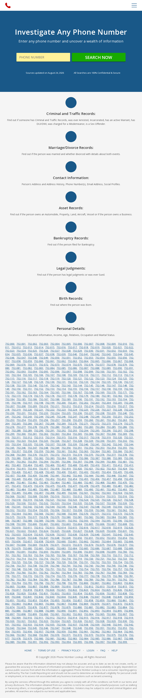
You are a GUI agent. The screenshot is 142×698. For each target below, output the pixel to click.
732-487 (55, 489)
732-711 (118, 555)
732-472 (16, 486)
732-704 (39, 555)
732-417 (44, 468)
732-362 (73, 451)
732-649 (66, 538)
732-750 (39, 569)
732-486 (44, 489)
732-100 (100, 371)
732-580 (66, 517)
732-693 (44, 551)
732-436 (129, 472)
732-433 (95, 472)
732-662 (84, 541)
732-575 (10, 517)
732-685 (84, 548)
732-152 (39, 389)
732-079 (123, 364)
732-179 (84, 395)
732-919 (129, 617)
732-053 (89, 357)
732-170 (111, 392)
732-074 (66, 364)
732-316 (73, 437)
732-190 (78, 399)
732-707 (73, 555)
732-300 (21, 434)
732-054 (100, 357)
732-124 (111, 378)
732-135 (106, 382)
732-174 (28, 395)
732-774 (50, 576)
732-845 (73, 597)
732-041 (84, 354)
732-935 (50, 624)
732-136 (118, 382)
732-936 (61, 624)
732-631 (123, 531)
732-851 (10, 600)
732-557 (66, 510)
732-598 (10, 524)
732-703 (28, 555)
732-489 (78, 489)
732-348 (44, 447)
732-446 (111, 475)
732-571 (95, 513)
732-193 (111, 399)
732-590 (50, 520)
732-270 (73, 423)
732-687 (106, 548)
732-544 (50, 506)
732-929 (111, 621)
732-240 (123, 413)
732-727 (39, 562)
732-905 (100, 614)
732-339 (73, 444)
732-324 (33, 441)
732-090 (118, 368)
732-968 (33, 635)
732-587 (16, 520)
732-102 (123, 371)
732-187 (44, 399)
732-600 (33, 524)
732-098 (78, 371)
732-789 (89, 579)
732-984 (84, 638)
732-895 (118, 610)
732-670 (44, 545)
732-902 (66, 614)
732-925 (66, 621)
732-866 (50, 603)
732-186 (33, 399)
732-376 (100, 454)
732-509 (44, 496)
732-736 (10, 565)
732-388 (106, 458)
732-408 (73, 465)
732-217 (123, 406)
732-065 (95, 361)
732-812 (89, 586)
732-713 (10, 558)
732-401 (123, 461)
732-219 (16, 409)
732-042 (95, 354)
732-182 (118, 395)
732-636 (50, 534)
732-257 (55, 420)
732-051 (66, 357)
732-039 (61, 354)
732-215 (100, 406)
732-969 (44, 635)
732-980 (39, 638)
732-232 (33, 413)
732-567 (50, 513)
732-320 (118, 437)
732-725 (16, 562)
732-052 (78, 357)
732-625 (55, 531)
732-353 (100, 447)
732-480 (106, 486)
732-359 (39, 451)
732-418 (55, 468)
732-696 (78, 551)
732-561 (111, 510)
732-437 (10, 475)
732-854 (44, 600)
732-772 (28, 576)
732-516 (123, 496)
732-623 (33, 531)
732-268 (50, 423)
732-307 (100, 434)
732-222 (50, 409)
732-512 (78, 496)
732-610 (16, 527)
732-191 (89, 399)
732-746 (123, 565)
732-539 (123, 503)
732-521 (50, 499)
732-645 (21, 538)
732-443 (78, 475)
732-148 (123, 385)
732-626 (66, 531)
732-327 (66, 441)
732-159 (118, 389)
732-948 (66, 628)
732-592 (73, 520)
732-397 (78, 461)
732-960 (73, 631)
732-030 (89, 350)
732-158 (106, 389)
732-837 (111, 593)
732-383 (50, 458)
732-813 (100, 586)
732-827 (129, 590)
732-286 (123, 427)
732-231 (21, 413)
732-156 (84, 389)
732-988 (129, 638)
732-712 (129, 555)
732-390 (129, 458)
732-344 (129, 444)
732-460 (10, 482)
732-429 (50, 472)
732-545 (61, 506)
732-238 (100, 413)
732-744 (100, 565)
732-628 (89, 531)
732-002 (33, 343)
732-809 (55, 586)
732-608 (123, 524)
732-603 (66, 524)
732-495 (16, 493)
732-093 (21, 371)
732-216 (111, 406)
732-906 (111, 614)
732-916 (95, 617)
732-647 (44, 538)
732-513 (89, 496)
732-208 (21, 406)
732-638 (73, 534)
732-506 (10, 496)
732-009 (111, 343)
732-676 (111, 545)
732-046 (10, 357)
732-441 (55, 475)
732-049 (44, 357)
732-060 (39, 361)
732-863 (16, 603)
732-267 (39, 423)
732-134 (95, 382)
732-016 (61, 347)
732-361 (61, 451)
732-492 (111, 489)
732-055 (111, 357)
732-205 (118, 402)
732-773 (39, 576)
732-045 (129, 354)
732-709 (95, 555)
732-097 (66, 371)
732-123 (100, 378)
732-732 (95, 562)
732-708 (84, 555)
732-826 (118, 590)
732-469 (111, 482)
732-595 (106, 520)
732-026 (44, 350)
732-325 (44, 441)
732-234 (55, 413)
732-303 (55, 434)
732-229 (129, 409)
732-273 (106, 423)
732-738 (33, 565)
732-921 (21, 621)
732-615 (73, 527)
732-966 (10, 635)
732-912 (50, 617)
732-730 (73, 562)
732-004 (55, 343)
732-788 (78, 579)
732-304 (66, 434)
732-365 (106, 451)
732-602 (55, 524)
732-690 (10, 551)
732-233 (44, 413)
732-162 (21, 392)
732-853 (33, 600)
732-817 (16, 590)
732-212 (66, 406)
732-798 (61, 583)
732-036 (28, 354)
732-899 (33, 614)
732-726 (28, 562)
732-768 (111, 572)
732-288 (16, 430)
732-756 (106, 569)
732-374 (78, 454)
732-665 (118, 541)
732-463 (44, 482)
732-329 (89, 441)
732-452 (50, 479)
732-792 (123, 579)
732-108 (61, 375)
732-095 (44, 371)
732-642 (118, 534)
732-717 (55, 558)
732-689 (129, 548)
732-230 (10, 413)
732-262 (111, 420)
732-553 (21, 510)
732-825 (106, 590)
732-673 (78, 545)
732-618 (106, 527)
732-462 (33, 482)
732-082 (28, 368)
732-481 (118, 486)
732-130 (50, 382)
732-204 (106, 402)
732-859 (100, 600)
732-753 (73, 569)
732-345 (10, 447)
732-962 (95, 631)
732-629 (100, 531)
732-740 (55, 565)
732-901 (55, 614)
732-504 (118, 493)
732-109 (73, 375)
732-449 (16, 479)
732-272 (95, 423)
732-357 (16, 451)
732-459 (129, 479)
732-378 (123, 454)
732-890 (61, 610)
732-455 (84, 479)
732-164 (44, 392)
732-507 (21, 496)
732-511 (66, 496)
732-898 (21, 614)
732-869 (84, 603)
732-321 (129, 437)
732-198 (39, 402)
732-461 (21, 482)
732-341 (95, 444)
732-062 (61, 361)
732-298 (129, 430)
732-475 (50, 486)
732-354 (111, 447)
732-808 (44, 586)
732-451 (39, 479)
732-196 (16, 402)
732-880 (78, 607)
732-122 (89, 378)
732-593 (84, 520)
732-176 (50, 395)
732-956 (28, 631)
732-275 (129, 423)
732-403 (16, 465)
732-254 (21, 420)
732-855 (55, 600)
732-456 (95, 479)
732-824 (95, 590)
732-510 (55, 496)
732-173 (16, 395)
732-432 (84, 472)
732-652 (100, 538)
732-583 (100, 517)
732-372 (55, 454)
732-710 (106, 555)
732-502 (95, 493)
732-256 (44, 420)
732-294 (84, 430)
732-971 (66, 635)
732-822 (73, 590)
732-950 (89, 628)
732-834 (78, 593)
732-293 (73, 430)
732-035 (16, 354)
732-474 (39, 486)
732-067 (118, 361)
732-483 (10, 489)
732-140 (33, 385)
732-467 (89, 482)
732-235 (66, 413)
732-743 (89, 565)
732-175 (39, 395)
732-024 (21, 350)
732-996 (89, 642)
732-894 (106, 610)
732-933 (28, 624)
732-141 (44, 385)
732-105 (28, 375)
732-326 (55, 441)
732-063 (73, 361)
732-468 (100, 482)
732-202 (84, 402)
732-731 (84, 562)
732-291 (50, 430)
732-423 (111, 468)
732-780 (118, 576)
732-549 (106, 506)
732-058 (16, 361)
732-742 (78, 565)
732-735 (129, 562)
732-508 (33, 496)
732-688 (118, 548)
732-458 (118, 479)
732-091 (129, 368)
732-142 (55, 385)
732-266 (28, 423)
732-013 (28, 347)
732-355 (123, 447)
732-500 (73, 493)
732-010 (123, 343)
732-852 (21, 600)
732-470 (123, 482)
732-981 (50, 638)
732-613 (50, 527)
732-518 (16, 499)
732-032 (111, 350)
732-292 (61, 430)
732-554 (33, 510)
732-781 (129, 576)
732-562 (123, 510)
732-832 (55, 593)
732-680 (28, 548)
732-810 (66, 586)
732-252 (129, 416)
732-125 (123, 378)
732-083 (39, 368)
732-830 (33, 593)
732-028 (66, 350)
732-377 (111, 454)
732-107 (50, 375)
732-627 (78, 531)
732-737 (21, 565)
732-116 (21, 378)
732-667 (10, 545)
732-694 (55, 551)
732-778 (95, 576)
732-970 (55, 635)
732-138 (10, 385)
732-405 (39, 465)
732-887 (28, 610)
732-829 (21, 593)
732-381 (28, 458)
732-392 (21, 461)
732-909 (16, 617)
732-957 (39, 631)
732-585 (123, 517)
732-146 (100, 385)
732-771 (16, 576)
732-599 (21, 524)
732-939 (95, 624)
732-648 (55, 538)
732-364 (95, 451)
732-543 (39, 506)
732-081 (16, 368)
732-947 (55, 628)
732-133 (84, 382)
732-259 (78, 420)
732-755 (95, 569)
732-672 (66, 545)
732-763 (55, 572)
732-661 (73, 541)
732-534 (66, 503)
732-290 (39, 430)
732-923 (44, 621)
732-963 (106, 631)
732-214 (89, 406)
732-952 (111, 628)
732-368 (10, 454)
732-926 (78, 621)
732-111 (95, 375)
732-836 (100, 593)
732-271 (84, 423)
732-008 (100, 343)
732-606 (100, 524)
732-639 (84, 534)
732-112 (106, 375)
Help (115, 650)
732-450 (28, 479)
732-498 (50, 493)
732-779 (106, 576)
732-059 (28, 361)
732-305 (78, 434)
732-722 (111, 558)
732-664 (106, 541)
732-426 (16, 472)
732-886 (16, 610)
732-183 (129, 395)
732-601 (44, 524)
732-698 (100, 551)
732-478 (84, 486)
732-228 (118, 409)
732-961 (84, 631)
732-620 (129, 527)
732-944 (21, 628)
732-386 (84, 458)
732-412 (118, 465)
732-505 (129, 493)
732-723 (123, 558)
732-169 (100, 392)
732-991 (33, 642)
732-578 (44, 517)
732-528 (129, 499)
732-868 (73, 603)
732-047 (21, 357)
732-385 (73, 458)
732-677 (123, 545)
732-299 (10, 434)
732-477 (73, 486)
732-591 (61, 520)
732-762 (44, 572)
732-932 (16, 624)
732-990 (21, 642)
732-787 (66, 579)
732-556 (55, 510)
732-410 (95, 465)
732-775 (61, 576)
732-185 (21, 399)
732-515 (111, 496)
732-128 (28, 382)
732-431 (73, 472)
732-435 (118, 472)
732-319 (106, 437)
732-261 (100, 420)
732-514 (100, 496)
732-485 (33, 489)
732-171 (123, 392)
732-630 (111, 531)
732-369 (21, 454)
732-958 (50, 631)
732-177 (61, 395)
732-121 (78, 378)
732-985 (95, 638)
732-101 (111, 371)
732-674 (89, 545)
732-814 (111, 586)
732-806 (21, 586)
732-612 (39, 527)
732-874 (10, 607)
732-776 (73, 576)
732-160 (129, 389)
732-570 (84, 513)
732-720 (89, 558)
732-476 (61, 486)
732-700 (123, 551)
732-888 (39, 610)
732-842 (39, 597)
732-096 (55, 371)
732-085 (61, 368)
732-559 (89, 510)
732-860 (111, 600)
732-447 (123, 475)
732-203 (95, 402)
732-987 (118, 638)
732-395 (55, 461)
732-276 (10, 427)
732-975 (111, 635)
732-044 (118, 354)
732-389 (118, 458)
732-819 (39, 590)
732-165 (55, 392)
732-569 (73, 513)
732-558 (78, 510)
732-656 (16, 541)
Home (28, 650)
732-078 (111, 364)
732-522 (61, 499)
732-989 (10, 642)
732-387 (95, 458)
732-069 (10, 364)
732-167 (78, 392)
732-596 (118, 520)
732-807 (33, 586)
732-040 (73, 354)
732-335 (28, 444)
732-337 (50, 444)
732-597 (129, 520)
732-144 (78, 385)
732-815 (123, 586)
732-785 (44, 579)
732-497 (39, 493)
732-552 (10, 510)
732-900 (44, 614)
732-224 (73, 409)
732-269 (61, 423)
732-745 (111, 565)
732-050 (55, 357)
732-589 (39, 520)
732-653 (111, 538)
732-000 (10, 343)
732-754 (84, 569)
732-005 (66, 343)
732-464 (55, 482)
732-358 (28, 451)
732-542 (28, 506)
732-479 (95, 486)
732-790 (100, 579)
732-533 (55, 503)
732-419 (66, 468)
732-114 (129, 375)
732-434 (106, 472)
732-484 (21, 489)
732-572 (106, 513)
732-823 (84, 590)
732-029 (78, 350)
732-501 (84, 493)
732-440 (44, 475)
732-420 (78, 468)
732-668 (21, 545)
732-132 (73, 382)
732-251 (118, 416)
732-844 (61, 597)
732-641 (106, 534)
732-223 (61, 409)
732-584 (111, 517)
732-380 (16, 458)
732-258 (66, 420)
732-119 (55, 378)
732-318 (95, 437)
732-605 (89, 524)
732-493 (123, 489)
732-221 (39, 409)
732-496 (28, 493)
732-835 (89, 593)
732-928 (100, 621)
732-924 (55, 621)
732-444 (89, 475)
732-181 (106, 395)
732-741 (66, 565)
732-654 (123, 538)
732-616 (84, 527)
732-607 (111, 524)
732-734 (118, 562)
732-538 (111, 503)
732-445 (100, 475)
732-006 (78, 343)
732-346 (21, 447)
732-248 (84, 416)
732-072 (44, 364)
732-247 (73, 416)
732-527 (118, 499)
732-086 (73, 368)
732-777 (84, 576)
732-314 (50, 437)
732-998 (111, 642)
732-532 (44, 503)
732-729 (61, 562)
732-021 (118, 347)
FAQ (102, 650)
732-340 (84, 444)
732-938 (84, 624)
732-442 (66, 475)
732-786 (55, 579)
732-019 (95, 347)
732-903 (78, 614)
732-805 (10, 586)
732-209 (33, 406)
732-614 (61, 527)
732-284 (100, 427)
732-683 (61, 548)
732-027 (55, 350)
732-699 (111, 551)
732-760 (21, 572)
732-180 (95, 395)
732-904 (89, 614)
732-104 (16, 375)
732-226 (95, 409)
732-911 (39, 617)
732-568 (61, 513)
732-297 (118, 430)
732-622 (21, 531)
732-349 (55, 447)
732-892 (84, 610)
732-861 (123, 600)
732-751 (50, 569)
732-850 (129, 597)
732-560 (100, 510)
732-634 (28, 534)
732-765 (78, 572)
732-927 (89, 621)
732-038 (50, 354)
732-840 (16, 597)
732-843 (50, 597)
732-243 (28, 416)
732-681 (39, 548)
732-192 (100, 399)
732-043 (106, 354)
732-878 (55, 607)
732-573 (118, 513)
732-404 (28, 465)
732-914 (73, 617)
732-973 (89, 635)
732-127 (16, 382)
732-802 (106, 583)
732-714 (21, 558)
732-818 (28, 590)
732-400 (111, 461)
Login (90, 650)
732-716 (44, 558)
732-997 (100, 642)
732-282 (78, 427)
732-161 (10, 392)
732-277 (21, 427)
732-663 (95, 541)
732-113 (118, 375)
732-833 (66, 593)
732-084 (50, 368)
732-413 (129, 465)
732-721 (100, 558)
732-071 (33, 364)
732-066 (106, 361)
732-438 (21, 475)
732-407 (61, 465)
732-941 (118, 624)
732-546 (73, 506)
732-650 (78, 538)
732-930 (123, 621)
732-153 (50, 389)
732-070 (21, 364)
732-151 (28, 389)
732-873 (129, 603)
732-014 (39, 347)
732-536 (89, 503)
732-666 (129, 541)
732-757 (118, 569)
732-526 (106, 499)
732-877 (44, 607)
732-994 (66, 642)
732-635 (39, 534)
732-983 (73, 638)
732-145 (89, 385)
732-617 (95, 527)
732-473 (28, 486)
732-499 (61, 493)
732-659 (50, 541)
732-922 (33, 621)
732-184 (10, 399)
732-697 (89, 551)
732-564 (16, 513)
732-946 (44, 628)
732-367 (129, 451)
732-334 (16, 444)
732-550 (118, 506)
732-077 (100, 364)
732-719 (78, 558)
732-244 (39, 416)
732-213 (78, 406)
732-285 (111, 427)
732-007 (89, 343)
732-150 (16, 389)
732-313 (39, 437)
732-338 (61, 444)
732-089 (106, 368)
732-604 (78, 524)
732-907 (123, 614)
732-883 (111, 607)
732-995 (78, 642)
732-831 (44, 593)
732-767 (100, 572)
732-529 (10, 503)
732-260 (89, 420)
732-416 (33, 468)
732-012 (16, 347)
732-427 (28, 472)
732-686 (95, 548)
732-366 (118, 451)
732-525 (95, 499)
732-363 (84, 451)
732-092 (10, 371)
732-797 (50, 583)
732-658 (39, 541)
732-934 (39, 624)
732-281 (66, 427)
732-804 (129, 583)
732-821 (61, 590)
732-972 (78, 635)
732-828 (10, 593)
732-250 (106, 416)
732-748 (16, 569)
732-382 (39, 458)
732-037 (39, 354)
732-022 (129, 347)
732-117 (33, 378)
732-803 (118, 583)
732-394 (44, 461)
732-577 (33, 517)
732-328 (78, 441)
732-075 (78, 364)
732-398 (89, 461)
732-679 (16, 548)
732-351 (78, 447)
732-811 (78, 586)
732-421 (89, 468)
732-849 (118, 597)
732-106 (39, 375)
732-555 (44, 510)
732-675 (100, 545)
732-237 (89, 413)
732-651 (89, 538)
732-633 (16, 534)
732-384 (61, 458)
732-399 (100, 461)
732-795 (28, 583)
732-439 (33, 475)
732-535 (78, 503)
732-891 (73, 610)
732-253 (10, 420)
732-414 (10, 468)
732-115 (10, 378)
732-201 (73, 402)
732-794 (16, 583)
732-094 (33, 371)
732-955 (16, 631)
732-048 (33, 357)
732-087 (84, 368)
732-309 (123, 434)
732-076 (89, 364)
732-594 (95, 520)
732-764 (66, 572)
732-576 (21, 517)
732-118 (44, 378)
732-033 (123, 350)
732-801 (95, 583)
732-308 (111, 434)
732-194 (123, 399)
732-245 (50, 416)
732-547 (84, 506)
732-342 (106, 444)
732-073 (55, 364)
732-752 (61, 569)
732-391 (10, 461)
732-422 (100, 468)
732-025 (33, 350)
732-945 (33, 628)
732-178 (73, 395)
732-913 (61, 617)
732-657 (28, 541)
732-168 (89, 392)
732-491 (100, 489)
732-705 (50, 555)
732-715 (33, 558)
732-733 (106, 562)
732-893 (95, 610)
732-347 (33, 447)
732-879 (66, 607)
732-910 (28, 617)
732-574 (129, 513)
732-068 (129, 361)
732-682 (50, 548)
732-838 (123, 593)
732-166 (66, 392)
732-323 (21, 441)
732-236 (78, 413)
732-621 (10, 531)
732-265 (16, 423)
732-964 (118, 631)
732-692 (33, 551)
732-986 (106, 638)
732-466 (78, 482)
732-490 (89, 489)
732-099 (89, 371)
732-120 (66, 378)
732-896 (129, 610)
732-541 (16, 506)
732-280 (55, 427)
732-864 (28, 603)
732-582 (89, 517)
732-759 (10, 572)
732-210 (44, 406)
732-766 (89, 572)
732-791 (111, 579)
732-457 (106, 479)
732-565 (28, 513)
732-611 (28, 527)
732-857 (78, 600)
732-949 (78, 628)
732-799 (73, 583)
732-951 (100, 628)
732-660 (61, 541)
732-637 (61, 534)
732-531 (33, 503)
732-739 (44, 565)
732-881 (89, 607)
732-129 (39, 382)
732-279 (44, 427)
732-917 (106, 617)
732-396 (66, 461)
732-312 (28, 437)
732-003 (44, 343)
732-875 (21, 607)
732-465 (66, 482)
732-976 (123, 635)
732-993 (55, 642)
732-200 (61, 402)
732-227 (106, 409)
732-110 (84, 375)
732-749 (28, 569)
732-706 (61, 555)
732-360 (50, 451)
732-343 (118, 444)
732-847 (95, 597)
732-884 (123, 607)
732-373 (66, 454)
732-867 (61, 603)
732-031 (100, 350)
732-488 (66, 489)
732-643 (129, 534)
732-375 (89, 454)
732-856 (66, 600)
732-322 (10, 441)
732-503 (106, 493)
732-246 (61, 416)
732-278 (33, 427)
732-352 (89, 447)
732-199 (50, 402)
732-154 (61, 389)
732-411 (106, 465)
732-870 (95, 603)
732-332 (123, 441)
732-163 (33, 392)
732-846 (84, 597)
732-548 (95, 506)
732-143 (66, 385)
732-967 (21, 635)
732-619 (118, 527)
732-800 (84, 583)
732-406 (50, 465)
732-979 (28, 638)
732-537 (100, 503)
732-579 (55, 517)
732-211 (55, 406)
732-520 (39, 499)
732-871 (106, 603)
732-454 (73, 479)
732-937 (73, 624)
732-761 (33, 572)
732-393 (33, 461)
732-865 (39, 603)
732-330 (100, 441)
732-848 (106, 597)
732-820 (50, 590)
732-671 (55, 545)
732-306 (89, 434)
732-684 (73, 548)
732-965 (129, 631)
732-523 (73, 499)
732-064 (84, 361)
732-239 (111, 413)
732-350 (66, 447)
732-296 (106, 430)
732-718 (66, 558)
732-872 (118, 603)
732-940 (106, 624)
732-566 (39, 513)
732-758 (129, 569)
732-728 (50, 562)
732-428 (39, 472)
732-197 (28, 402)
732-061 (50, 361)
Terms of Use (46, 650)
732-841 (28, 597)
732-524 (84, 499)
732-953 (123, 628)
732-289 (28, 430)
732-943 (10, 628)
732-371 (44, 454)
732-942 (129, 624)
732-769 (123, 572)
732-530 (21, 503)
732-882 (100, 607)
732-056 (123, 357)
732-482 (129, 486)
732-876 (33, 607)
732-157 (95, 389)
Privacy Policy (70, 650)
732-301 (33, 434)
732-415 (21, 468)
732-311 (16, 437)
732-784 (33, 579)
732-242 (16, 416)
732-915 (84, 617)
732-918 (118, 617)
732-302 (44, 434)
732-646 (33, 538)
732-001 (21, 343)
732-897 (10, 614)
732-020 (106, 347)
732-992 (44, 642)
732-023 (10, 350)
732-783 (21, 579)
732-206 (129, 402)
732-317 (84, 437)
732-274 (118, 423)
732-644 (10, 538)
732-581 (78, 517)
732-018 (84, 347)
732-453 (61, 479)
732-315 (61, 437)
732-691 (21, 551)
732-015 (50, 347)
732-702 (16, 555)
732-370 (33, 454)
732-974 (100, 635)
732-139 (21, 385)
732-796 (39, 583)
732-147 (111, 385)
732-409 (84, 465)
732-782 (10, 579)
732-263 (123, 420)
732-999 (123, 642)
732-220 (28, 409)
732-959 (61, 631)
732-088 (95, 368)
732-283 (89, 427)
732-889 (50, 610)
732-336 (39, 444)
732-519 (28, 499)
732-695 (66, 551)
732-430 (61, 472)
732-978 (16, 638)
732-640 (95, 534)
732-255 (33, 420)
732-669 (33, 545)
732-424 (123, 468)
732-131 (61, 382)
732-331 (111, 441)
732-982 (61, 638)
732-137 (129, 382)
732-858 (89, 600)
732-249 (95, 416)
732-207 (10, 406)
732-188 (55, 399)
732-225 (84, 409)
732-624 (44, 531)
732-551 (129, 506)
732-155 (73, 389)
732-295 (95, 430)
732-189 (66, 399)
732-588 (28, 520)
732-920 (10, 621)
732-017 (73, 347)
